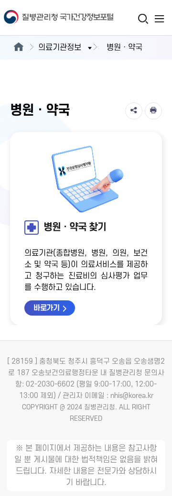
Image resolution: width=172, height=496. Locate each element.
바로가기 (46, 308)
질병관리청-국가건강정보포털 (43, 18)
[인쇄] (153, 110)
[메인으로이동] (18, 48)
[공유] (133, 110)
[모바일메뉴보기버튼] (159, 19)
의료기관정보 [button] (59, 47)
